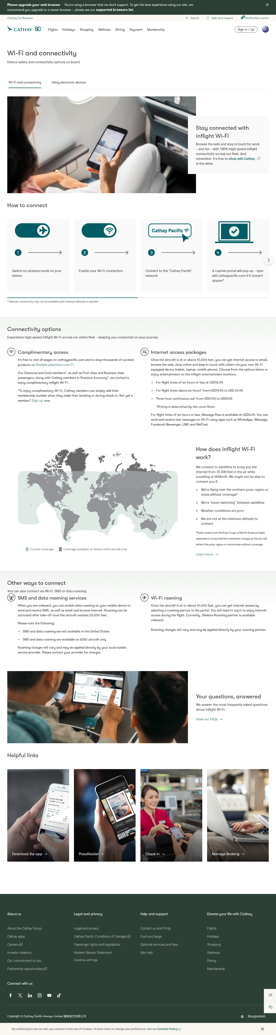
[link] (97, 501)
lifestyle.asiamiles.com (53, 365)
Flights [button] (53, 30)
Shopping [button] (86, 30)
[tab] (24, 82)
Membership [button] (155, 30)
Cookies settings (86, 960)
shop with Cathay (242, 158)
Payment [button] (136, 30)
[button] (29, 854)
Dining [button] (120, 30)
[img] (267, 4)
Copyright (13, 1016)
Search (195, 18)
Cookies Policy (167, 1029)
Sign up (37, 400)
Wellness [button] (104, 30)
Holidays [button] (68, 30)
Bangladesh (256, 1016)
